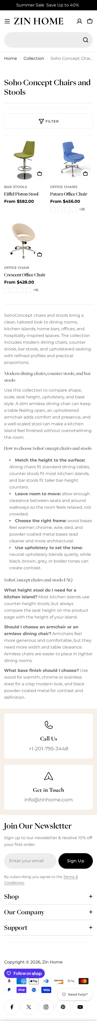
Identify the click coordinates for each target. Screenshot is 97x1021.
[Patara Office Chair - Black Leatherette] (52, 209)
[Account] (79, 21)
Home (10, 58)
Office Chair (16, 268)
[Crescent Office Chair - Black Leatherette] (6, 290)
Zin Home (38, 21)
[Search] (86, 40)
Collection (34, 58)
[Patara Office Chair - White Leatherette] (60, 209)
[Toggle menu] (7, 21)
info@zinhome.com (48, 799)
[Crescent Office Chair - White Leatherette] (14, 290)
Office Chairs (63, 187)
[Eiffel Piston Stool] (25, 160)
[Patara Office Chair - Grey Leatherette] (74, 209)
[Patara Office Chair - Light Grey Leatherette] (67, 209)
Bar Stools (15, 187)
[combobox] (48, 40)
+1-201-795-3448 (48, 748)
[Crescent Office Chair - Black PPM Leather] (21, 290)
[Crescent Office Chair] (25, 240)
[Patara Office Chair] (71, 160)
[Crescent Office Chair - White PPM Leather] (28, 290)
